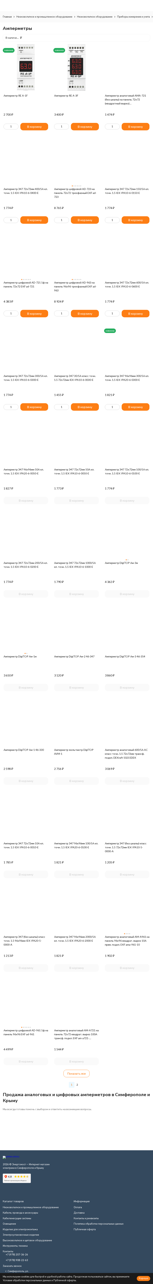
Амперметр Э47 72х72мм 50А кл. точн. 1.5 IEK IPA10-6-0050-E (74, 471)
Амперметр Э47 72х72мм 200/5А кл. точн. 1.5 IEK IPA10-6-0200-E (26, 564)
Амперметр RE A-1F (16, 95)
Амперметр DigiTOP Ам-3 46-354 (125, 656)
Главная (7, 16)
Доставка (79, 1212)
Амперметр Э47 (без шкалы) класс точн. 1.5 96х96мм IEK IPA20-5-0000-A (24, 940)
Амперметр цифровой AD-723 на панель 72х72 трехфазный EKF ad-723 (75, 192)
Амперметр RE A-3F (66, 95)
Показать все (76, 1073)
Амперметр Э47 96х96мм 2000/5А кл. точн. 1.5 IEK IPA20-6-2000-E (75, 938)
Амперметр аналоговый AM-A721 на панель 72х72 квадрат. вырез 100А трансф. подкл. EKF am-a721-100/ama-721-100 (76, 1034)
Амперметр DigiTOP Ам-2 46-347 (74, 656)
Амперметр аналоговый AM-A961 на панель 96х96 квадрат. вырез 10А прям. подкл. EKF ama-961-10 (127, 940)
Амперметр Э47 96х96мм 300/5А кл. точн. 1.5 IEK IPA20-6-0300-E (127, 377)
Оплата (78, 1207)
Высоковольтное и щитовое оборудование (27, 1240)
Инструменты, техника (15, 1245)
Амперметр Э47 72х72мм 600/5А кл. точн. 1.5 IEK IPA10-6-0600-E (127, 284)
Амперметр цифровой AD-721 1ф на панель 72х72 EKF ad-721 (26, 284)
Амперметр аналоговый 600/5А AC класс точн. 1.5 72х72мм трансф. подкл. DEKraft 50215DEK (126, 753)
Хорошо (143, 1278)
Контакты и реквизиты (86, 1218)
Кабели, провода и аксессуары (20, 1212)
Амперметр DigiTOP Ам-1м (20, 656)
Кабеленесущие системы (17, 1218)
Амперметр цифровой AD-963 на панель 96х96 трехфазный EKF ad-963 (75, 286)
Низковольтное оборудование (95, 16)
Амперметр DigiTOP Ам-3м (121, 562)
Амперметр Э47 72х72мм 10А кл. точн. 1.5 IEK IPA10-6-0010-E (24, 845)
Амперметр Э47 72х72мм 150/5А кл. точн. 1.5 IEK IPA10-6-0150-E (127, 190)
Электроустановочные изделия (21, 1234)
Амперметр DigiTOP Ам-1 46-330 (24, 749)
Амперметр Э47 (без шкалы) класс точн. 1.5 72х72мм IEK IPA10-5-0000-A (125, 847)
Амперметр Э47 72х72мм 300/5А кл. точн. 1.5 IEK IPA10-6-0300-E (26, 377)
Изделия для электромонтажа (20, 1229)
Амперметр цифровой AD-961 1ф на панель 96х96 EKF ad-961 (26, 1032)
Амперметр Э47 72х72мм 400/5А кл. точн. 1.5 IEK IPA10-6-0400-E (26, 190)
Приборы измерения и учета (133, 16)
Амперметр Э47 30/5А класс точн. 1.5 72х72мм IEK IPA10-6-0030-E (75, 377)
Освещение (9, 1223)
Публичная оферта (85, 1229)
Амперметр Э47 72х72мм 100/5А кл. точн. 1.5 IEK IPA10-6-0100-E (127, 471)
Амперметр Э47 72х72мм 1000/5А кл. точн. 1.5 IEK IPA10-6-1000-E (75, 564)
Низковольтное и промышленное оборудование (44, 16)
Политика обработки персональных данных (99, 1223)
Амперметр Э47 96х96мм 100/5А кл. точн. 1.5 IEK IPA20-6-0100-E (76, 845)
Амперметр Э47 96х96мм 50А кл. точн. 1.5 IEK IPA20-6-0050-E (24, 471)
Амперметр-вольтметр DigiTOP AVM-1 (73, 751)
